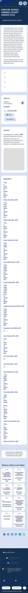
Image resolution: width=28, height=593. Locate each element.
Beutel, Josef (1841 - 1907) (11, 199)
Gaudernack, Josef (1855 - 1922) (12, 328)
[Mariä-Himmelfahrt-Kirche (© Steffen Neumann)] (14, 73)
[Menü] (20, 3)
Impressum (6, 587)
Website (10, 119)
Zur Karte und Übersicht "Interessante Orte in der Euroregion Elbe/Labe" (14, 454)
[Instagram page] (19, 580)
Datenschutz (16, 587)
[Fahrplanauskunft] (21, 134)
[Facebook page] (8, 580)
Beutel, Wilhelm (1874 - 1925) (11, 262)
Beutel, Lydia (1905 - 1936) (11, 220)
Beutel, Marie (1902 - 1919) (11, 240)
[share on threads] (8, 534)
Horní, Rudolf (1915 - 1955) (11, 371)
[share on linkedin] (19, 534)
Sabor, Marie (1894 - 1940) (11, 392)
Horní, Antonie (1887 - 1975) (11, 336)
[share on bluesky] (12, 534)
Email (9, 115)
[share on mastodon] (16, 534)
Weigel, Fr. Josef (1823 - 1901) (12, 421)
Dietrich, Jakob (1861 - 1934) (11, 282)
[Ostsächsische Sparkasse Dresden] (14, 565)
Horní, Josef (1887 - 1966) (10, 356)
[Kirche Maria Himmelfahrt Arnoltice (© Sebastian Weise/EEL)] (14, 78)
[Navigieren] (22, 103)
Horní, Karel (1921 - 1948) (10, 364)
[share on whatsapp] (23, 534)
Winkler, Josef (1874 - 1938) (11, 441)
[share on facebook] (4, 534)
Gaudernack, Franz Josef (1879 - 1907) (14, 306)
